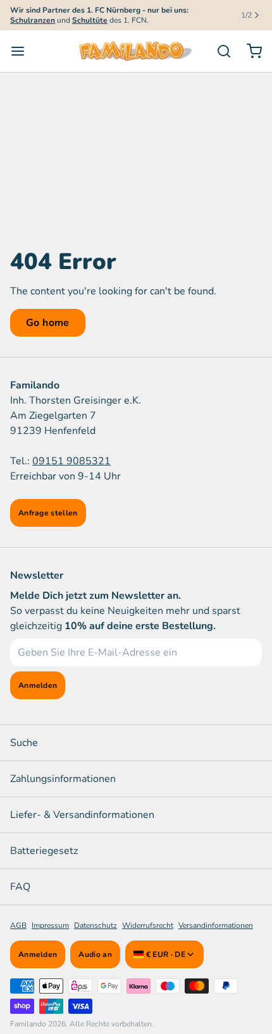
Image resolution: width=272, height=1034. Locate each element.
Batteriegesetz (44, 851)
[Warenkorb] (249, 51)
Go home (48, 323)
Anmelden (37, 954)
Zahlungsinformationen (63, 779)
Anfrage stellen (48, 513)
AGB (18, 925)
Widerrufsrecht (147, 925)
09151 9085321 (71, 461)
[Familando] (135, 51)
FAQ (20, 887)
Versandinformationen (215, 925)
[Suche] (219, 51)
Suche (24, 743)
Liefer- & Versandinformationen (82, 815)
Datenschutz (95, 925)
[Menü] (22, 51)
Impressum (50, 925)
